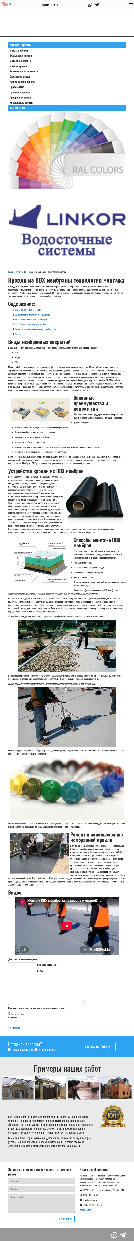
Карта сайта (85, 1209)
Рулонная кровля (20, 92)
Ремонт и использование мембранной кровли (35, 329)
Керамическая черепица (24, 71)
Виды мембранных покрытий (28, 309)
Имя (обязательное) (47, 964)
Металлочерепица (20, 61)
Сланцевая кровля (20, 76)
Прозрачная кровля (21, 97)
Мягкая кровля (18, 66)
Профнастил (17, 87)
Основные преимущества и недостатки (32, 314)
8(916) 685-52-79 (50, 4)
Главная (11, 271)
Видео (18, 334)
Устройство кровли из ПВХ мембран (31, 319)
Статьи (19, 271)
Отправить (15, 1027)
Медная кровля (19, 50)
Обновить (12, 1017)
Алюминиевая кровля (22, 82)
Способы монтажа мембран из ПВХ (30, 324)
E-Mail (40, 970)
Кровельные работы (21, 103)
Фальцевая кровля (21, 56)
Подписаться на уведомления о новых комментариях (36, 1008)
